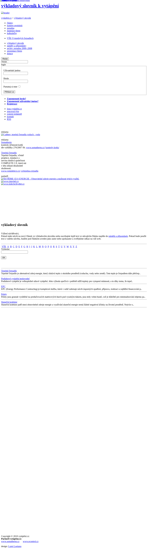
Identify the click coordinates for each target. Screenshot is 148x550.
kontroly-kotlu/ (52, 147)
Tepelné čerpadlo (9, 271)
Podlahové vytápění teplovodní (15, 278)
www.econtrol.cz (30, 541)
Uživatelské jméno (11, 70)
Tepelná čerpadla (9, 152)
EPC (3, 286)
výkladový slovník (22, 18)
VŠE (4, 246)
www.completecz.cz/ (10, 171)
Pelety (4, 294)
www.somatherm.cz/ (35, 147)
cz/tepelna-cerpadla (29, 171)
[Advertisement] (9, 202)
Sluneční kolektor (9, 302)
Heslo (6, 78)
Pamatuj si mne (10, 86)
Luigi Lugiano (14, 546)
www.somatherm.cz (10, 541)
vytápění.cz (6, 18)
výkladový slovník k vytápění (30, 5)
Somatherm (6, 142)
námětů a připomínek (118, 236)
